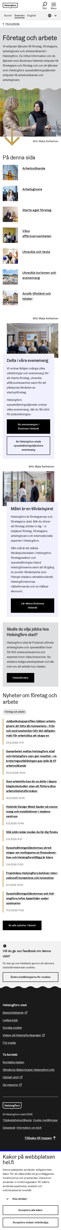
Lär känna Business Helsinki (32, 605)
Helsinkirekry (20, 677)
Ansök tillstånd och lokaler (36, 296)
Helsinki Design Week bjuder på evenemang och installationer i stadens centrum (32, 811)
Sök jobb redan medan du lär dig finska (32, 832)
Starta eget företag (36, 210)
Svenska (19, 15)
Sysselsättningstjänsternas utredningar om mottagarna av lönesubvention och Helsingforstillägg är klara (31, 852)
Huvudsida (12, 24)
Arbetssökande (33, 168)
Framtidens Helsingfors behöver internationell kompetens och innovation (32, 875)
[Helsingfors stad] (12, 1106)
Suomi (8, 15)
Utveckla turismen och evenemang (39, 275)
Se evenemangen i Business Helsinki (28, 426)
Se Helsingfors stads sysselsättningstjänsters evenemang (28, 446)
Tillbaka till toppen (38, 1138)
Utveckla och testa (36, 252)
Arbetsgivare (32, 189)
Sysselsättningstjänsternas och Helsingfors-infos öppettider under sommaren (30, 898)
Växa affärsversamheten (36, 233)
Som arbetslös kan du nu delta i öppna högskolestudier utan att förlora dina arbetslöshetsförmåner (31, 786)
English (31, 15)
